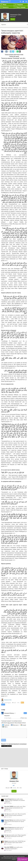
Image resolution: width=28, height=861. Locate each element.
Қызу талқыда (21, 7)
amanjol (14, 783)
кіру (9, 722)
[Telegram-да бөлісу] (11, 51)
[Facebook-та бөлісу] (2, 51)
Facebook (6, 725)
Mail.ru (6, 726)
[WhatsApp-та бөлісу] (17, 51)
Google (24, 725)
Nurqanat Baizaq (9, 713)
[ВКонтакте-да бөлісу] (6, 51)
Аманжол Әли (7, 700)
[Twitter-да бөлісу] (13, 51)
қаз (10, 1)
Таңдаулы (20, 4)
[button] (3, 704)
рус (10, 2)
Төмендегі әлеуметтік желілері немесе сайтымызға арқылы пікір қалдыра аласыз (13, 721)
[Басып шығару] (20, 51)
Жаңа (4, 4)
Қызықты (5, 7)
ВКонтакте (16, 725)
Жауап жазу (24, 718)
